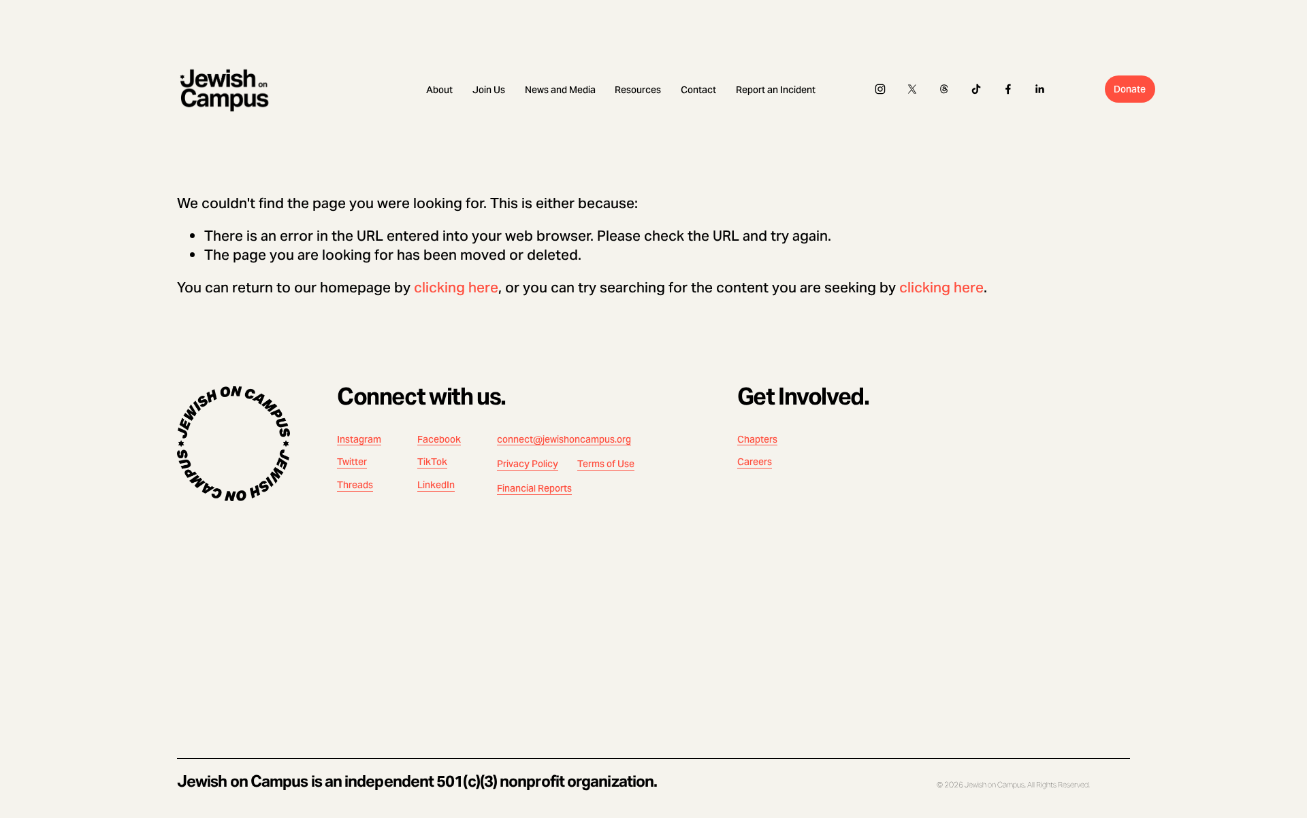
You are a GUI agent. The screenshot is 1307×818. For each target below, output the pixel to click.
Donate (1130, 89)
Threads (355, 485)
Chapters (757, 439)
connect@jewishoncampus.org (564, 439)
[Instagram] (880, 89)
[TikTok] (976, 89)
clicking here (456, 287)
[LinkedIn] (1039, 89)
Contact (698, 90)
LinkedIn (436, 485)
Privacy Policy (527, 464)
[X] (912, 89)
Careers (754, 462)
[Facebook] (1008, 89)
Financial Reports (534, 488)
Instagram (359, 439)
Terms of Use (605, 464)
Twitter (352, 462)
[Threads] (944, 89)
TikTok (432, 462)
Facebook (439, 439)
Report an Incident (776, 90)
